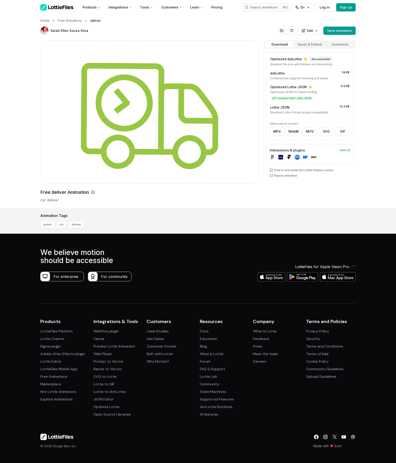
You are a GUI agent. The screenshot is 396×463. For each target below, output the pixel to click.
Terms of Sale (317, 353)
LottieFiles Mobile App (58, 369)
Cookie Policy (317, 361)
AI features (209, 414)
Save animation (339, 31)
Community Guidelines (325, 369)
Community (209, 384)
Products (89, 7)
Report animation (285, 175)
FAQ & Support (212, 369)
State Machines (213, 391)
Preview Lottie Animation (114, 346)
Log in (325, 7)
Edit (310, 31)
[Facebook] (316, 437)
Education (208, 338)
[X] (334, 437)
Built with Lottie (160, 353)
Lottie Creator (52, 338)
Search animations (264, 7)
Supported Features (217, 399)
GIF (342, 131)
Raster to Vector (108, 369)
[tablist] (310, 44)
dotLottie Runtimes (216, 406)
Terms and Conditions (324, 346)
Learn (194, 7)
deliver (76, 224)
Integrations (118, 7)
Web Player (103, 353)
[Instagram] (325, 437)
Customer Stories (161, 346)
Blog (203, 346)
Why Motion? (158, 361)
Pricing (216, 7)
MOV (310, 131)
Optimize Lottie (106, 406)
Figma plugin (50, 346)
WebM (293, 131)
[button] (44, 31)
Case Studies (158, 331)
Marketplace (50, 384)
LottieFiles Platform (56, 331)
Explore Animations (56, 399)
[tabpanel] (310, 129)
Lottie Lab (208, 376)
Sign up (346, 7)
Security (313, 338)
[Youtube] (343, 437)
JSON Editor (104, 399)
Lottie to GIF (104, 384)
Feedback (261, 338)
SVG (326, 131)
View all (344, 150)
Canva (99, 338)
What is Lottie (211, 353)
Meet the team (265, 353)
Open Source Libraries (112, 414)
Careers (259, 361)
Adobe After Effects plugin (62, 353)
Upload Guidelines (321, 376)
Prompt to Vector (109, 361)
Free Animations (53, 376)
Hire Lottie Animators (58, 391)
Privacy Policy (317, 331)
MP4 (277, 131)
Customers (169, 7)
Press (257, 346)
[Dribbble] (353, 437)
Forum (205, 361)
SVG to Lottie (105, 376)
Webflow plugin (106, 331)
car (61, 224)
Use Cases (155, 338)
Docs (204, 331)
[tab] (279, 44)
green (47, 224)
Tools (144, 7)
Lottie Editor (51, 361)
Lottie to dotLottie (110, 391)
